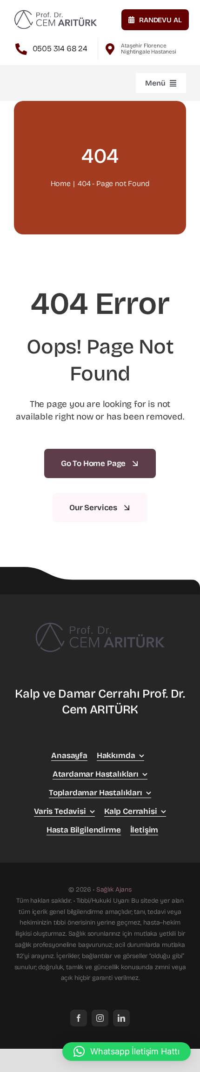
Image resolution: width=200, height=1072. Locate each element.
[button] (126, 1051)
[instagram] (100, 1018)
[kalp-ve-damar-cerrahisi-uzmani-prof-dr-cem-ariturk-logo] (55, 11)
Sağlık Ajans (114, 889)
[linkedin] (121, 1018)
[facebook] (78, 1018)
